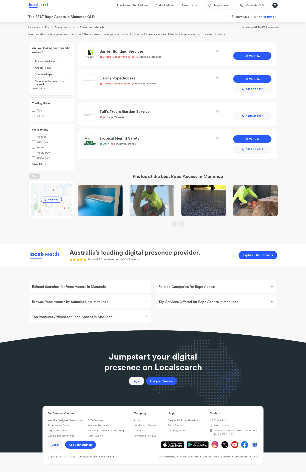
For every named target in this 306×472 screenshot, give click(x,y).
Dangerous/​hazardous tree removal (49, 82)
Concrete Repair (44, 74)
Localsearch (34, 27)
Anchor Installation (45, 61)
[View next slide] (181, 224)
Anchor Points (43, 67)
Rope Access (61, 27)
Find (47, 27)
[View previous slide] (174, 224)
